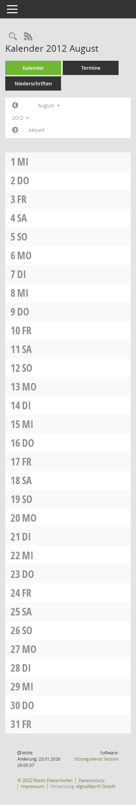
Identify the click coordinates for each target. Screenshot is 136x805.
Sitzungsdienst (96, 759)
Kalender (33, 68)
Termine (90, 68)
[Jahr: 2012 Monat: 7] (15, 105)
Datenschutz (91, 780)
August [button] (47, 105)
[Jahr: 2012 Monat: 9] (15, 130)
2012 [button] (18, 118)
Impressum (32, 786)
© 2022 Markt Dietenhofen (45, 780)
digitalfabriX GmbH (95, 786)
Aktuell (37, 130)
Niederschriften (33, 83)
